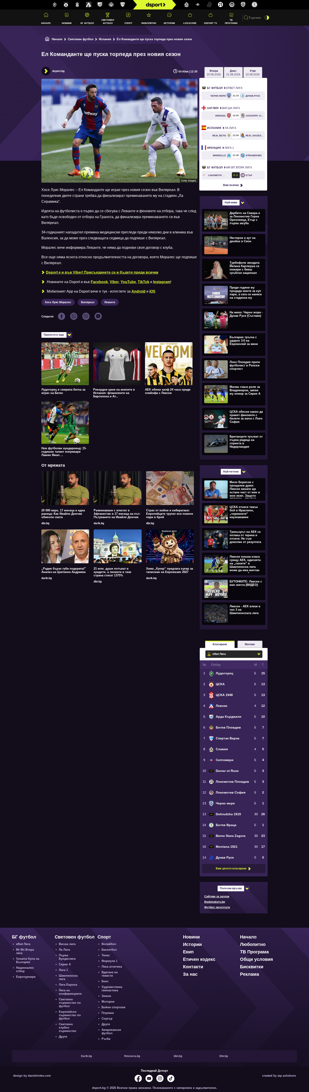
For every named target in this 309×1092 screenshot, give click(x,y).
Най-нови (231, 202)
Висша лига (223, 108)
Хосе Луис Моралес (58, 302)
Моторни (108, 1001)
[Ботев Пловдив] (111, 5)
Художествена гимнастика (112, 988)
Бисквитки (251, 966)
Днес (233, 72)
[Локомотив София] (232, 5)
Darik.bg (86, 1056)
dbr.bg (45, 523)
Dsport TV (210, 23)
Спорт (128, 23)
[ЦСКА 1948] (77, 5)
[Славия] (186, 5)
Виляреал (88, 302)
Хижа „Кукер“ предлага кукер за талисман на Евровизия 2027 (169, 570)
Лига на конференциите (70, 992)
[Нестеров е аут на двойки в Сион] (233, 245)
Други (63, 1036)
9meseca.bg (132, 1056)
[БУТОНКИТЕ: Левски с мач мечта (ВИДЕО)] (233, 588)
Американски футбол (111, 1031)
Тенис (106, 955)
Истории (169, 23)
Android (138, 291)
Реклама (249, 974)
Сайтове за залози (216, 896)
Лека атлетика (112, 966)
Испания (105, 39)
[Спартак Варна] (122, 5)
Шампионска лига (68, 977)
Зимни (106, 996)
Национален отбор (25, 969)
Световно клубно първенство (67, 1027)
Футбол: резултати (217, 907)
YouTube (128, 282)
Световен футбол (107, 21)
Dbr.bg (223, 1056)
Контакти (193, 966)
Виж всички (231, 185)
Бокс (105, 981)
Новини (66, 23)
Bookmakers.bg (214, 901)
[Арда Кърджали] (100, 5)
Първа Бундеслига (67, 957)
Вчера (214, 72)
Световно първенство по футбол (70, 1003)
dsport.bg (58, 71)
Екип (188, 951)
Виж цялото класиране (231, 868)
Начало (46, 23)
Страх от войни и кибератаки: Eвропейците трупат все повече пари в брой (169, 514)
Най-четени (230, 471)
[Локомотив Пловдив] (220, 5)
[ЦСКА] (66, 5)
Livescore (190, 23)
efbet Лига (224, 88)
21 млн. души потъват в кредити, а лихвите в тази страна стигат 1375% (112, 572)
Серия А (65, 964)
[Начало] (47, 39)
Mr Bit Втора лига (229, 167)
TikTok (143, 282)
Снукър (107, 1018)
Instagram (161, 282)
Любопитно (148, 23)
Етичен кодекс (199, 959)
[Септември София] (198, 5)
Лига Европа (68, 984)
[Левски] (88, 5)
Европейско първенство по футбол (70, 1015)
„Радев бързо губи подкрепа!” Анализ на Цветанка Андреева (63, 570)
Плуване (108, 1013)
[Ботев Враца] (254, 5)
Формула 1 (109, 961)
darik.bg (99, 523)
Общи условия (256, 959)
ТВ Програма (231, 21)
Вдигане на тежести (110, 974)
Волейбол (109, 944)
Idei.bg (178, 1056)
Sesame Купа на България (27, 960)
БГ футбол (87, 23)
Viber (114, 282)
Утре (253, 72)
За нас (190, 974)
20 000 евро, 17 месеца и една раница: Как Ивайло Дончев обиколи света (63, 514)
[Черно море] (243, 5)
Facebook (99, 282)
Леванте (109, 302)
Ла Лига (221, 128)
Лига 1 (220, 147)
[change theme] (267, 17)
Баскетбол (109, 949)
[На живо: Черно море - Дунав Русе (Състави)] (233, 319)
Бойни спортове (113, 1007)
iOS (152, 291)
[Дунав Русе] (209, 5)
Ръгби (106, 1039)
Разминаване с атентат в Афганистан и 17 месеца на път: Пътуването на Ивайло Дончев (117, 514)
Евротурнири (26, 976)
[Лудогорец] (54, 5)
